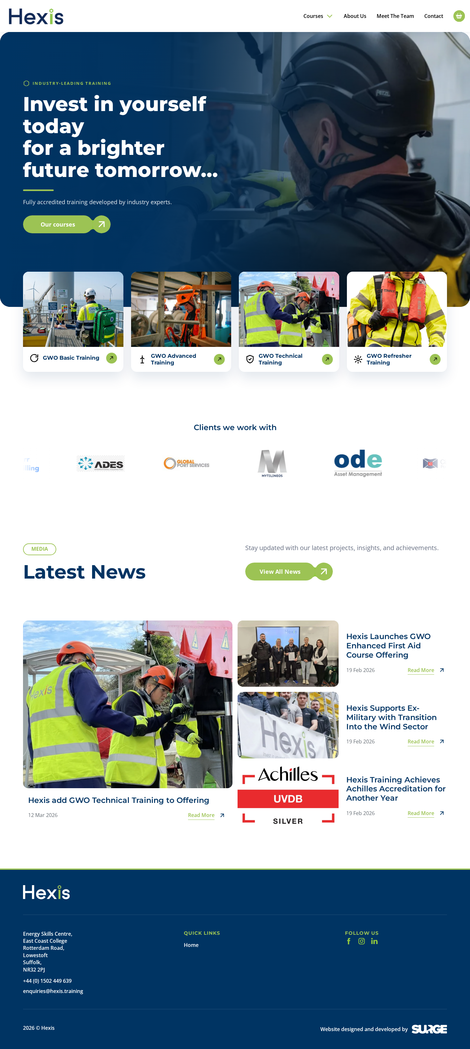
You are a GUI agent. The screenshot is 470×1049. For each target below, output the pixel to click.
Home (191, 945)
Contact (433, 16)
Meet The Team (395, 16)
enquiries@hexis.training (53, 991)
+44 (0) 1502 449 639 (47, 980)
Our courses (58, 224)
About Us (355, 16)
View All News (280, 571)
